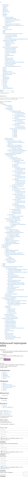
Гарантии (5, 69)
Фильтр (4, 67)
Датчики (4, 15)
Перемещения (11, 214)
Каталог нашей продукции (6, 101)
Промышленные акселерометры (18, 128)
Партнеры (5, 81)
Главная (1, 98)
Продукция (5, 14)
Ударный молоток (9, 239)
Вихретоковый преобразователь (12, 243)
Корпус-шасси (8, 29)
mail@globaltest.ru (7, 414)
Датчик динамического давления (12, 24)
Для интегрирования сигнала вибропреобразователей (14, 280)
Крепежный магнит (9, 55)
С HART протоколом (15, 223)
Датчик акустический (10, 238)
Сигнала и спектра (12, 313)
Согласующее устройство (11, 34)
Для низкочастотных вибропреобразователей (13, 275)
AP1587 (15, 132)
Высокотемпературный (19, 112)
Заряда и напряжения (10, 251)
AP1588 (15, 131)
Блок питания (8, 37)
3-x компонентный (20, 126)
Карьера (4, 7)
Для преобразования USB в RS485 (16, 283)
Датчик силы (8, 22)
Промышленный (17, 175)
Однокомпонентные (20, 119)
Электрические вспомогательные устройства (13, 33)
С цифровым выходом (16, 212)
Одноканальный (11, 308)
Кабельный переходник (10, 48)
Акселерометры (9, 108)
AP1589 (15, 130)
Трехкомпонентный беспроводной (13, 153)
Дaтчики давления (7, 244)
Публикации (5, 10)
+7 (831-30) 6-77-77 (4, 93)
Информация (6, 4)
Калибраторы (6, 26)
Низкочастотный (14, 157)
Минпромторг (6, 77)
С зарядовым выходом (16, 111)
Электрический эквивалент (11, 36)
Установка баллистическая (11, 317)
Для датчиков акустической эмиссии (16, 289)
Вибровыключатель (9, 21)
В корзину (7, 359)
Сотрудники (5, 86)
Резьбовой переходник (10, 49)
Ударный (16, 165)
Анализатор (8, 44)
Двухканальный (11, 310)
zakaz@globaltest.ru (4, 417)
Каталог (4, 383)
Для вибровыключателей (13, 287)
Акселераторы (8, 105)
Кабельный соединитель (10, 52)
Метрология (5, 80)
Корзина (2, 90)
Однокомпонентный (20, 113)
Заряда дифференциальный (11, 250)
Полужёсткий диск (9, 319)
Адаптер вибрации (9, 65)
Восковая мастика (9, 58)
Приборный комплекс (10, 43)
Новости (4, 13)
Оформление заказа (7, 71)
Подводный (16, 117)
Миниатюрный (17, 124)
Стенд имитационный (10, 315)
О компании (5, 6)
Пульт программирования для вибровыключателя (16, 39)
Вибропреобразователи (10, 18)
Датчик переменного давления (15, 141)
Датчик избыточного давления (15, 145)
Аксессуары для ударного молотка (13, 66)
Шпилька (7, 54)
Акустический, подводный (14, 233)
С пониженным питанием (19, 188)
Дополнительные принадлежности (10, 47)
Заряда (7, 248)
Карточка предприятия (8, 88)
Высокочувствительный (19, 115)
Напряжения (11, 258)
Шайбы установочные (10, 60)
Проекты (5, 75)
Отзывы (4, 70)
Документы (5, 9)
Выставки (5, 82)
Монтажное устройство (10, 63)
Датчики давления (9, 17)
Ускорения (10, 107)
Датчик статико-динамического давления (17, 150)
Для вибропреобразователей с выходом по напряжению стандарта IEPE (17, 270)
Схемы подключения (7, 74)
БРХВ (4, 32)
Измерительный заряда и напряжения (14, 253)
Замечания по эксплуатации (9, 73)
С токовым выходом (15, 209)
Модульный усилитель (10, 259)
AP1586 (15, 134)
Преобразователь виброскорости (12, 19)
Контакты (5, 84)
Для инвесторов (6, 11)
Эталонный (16, 164)
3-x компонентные (20, 122)
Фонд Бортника (6, 78)
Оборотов (10, 292)
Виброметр (7, 45)
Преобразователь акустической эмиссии (14, 25)
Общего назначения (18, 120)
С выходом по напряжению (17, 149)
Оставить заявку (3, 367)
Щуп (6, 56)
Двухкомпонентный (20, 182)
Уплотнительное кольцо (10, 51)
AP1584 (15, 137)
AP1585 (15, 135)
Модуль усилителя (12, 261)
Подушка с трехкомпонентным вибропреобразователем (12, 241)
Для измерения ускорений (14, 302)
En (0, 2)
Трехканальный (11, 311)
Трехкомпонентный (20, 169)
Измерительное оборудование (9, 40)
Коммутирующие (12, 288)
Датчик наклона (8, 138)
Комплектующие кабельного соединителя (14, 62)
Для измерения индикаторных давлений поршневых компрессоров (17, 304)
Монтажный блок (9, 59)
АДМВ (4, 30)
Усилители (5, 28)
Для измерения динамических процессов (17, 300)
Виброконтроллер (9, 41)
